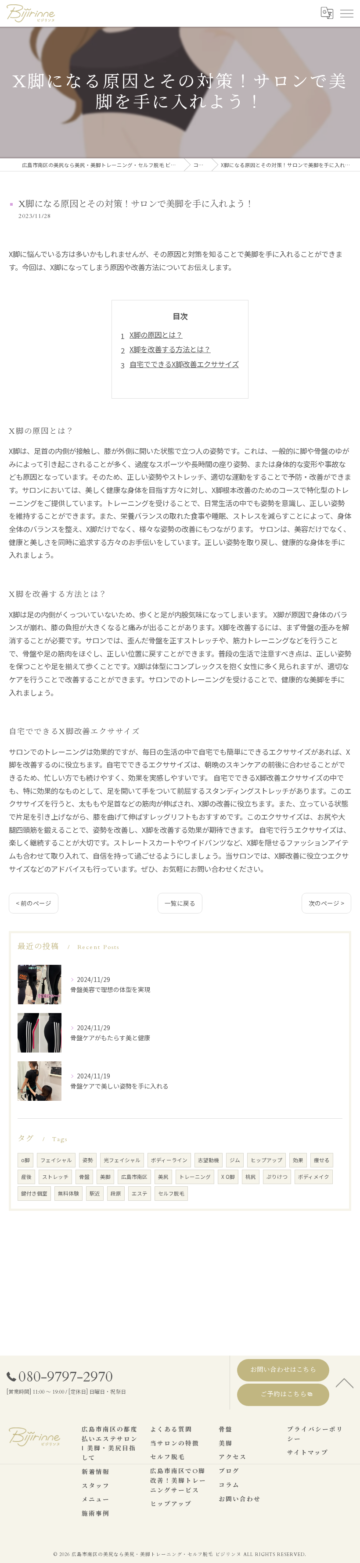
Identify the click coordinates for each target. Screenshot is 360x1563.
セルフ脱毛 (171, 1193)
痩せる (322, 1159)
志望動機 (208, 1159)
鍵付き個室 (34, 1193)
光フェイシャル (122, 1159)
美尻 (163, 1176)
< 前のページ (33, 903)
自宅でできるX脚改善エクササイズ (184, 364)
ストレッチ (55, 1176)
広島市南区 (134, 1176)
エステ (140, 1193)
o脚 (25, 1159)
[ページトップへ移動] (344, 1382)
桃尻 (250, 1176)
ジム (235, 1159)
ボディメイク (313, 1176)
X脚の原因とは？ (156, 334)
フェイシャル (56, 1159)
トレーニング (195, 1176)
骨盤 (84, 1176)
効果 (298, 1159)
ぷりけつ (277, 1176)
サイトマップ (307, 1453)
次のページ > (326, 903)
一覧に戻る (180, 903)
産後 (26, 1176)
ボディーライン (169, 1159)
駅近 (95, 1193)
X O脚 (228, 1176)
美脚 (105, 1176)
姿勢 (88, 1159)
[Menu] (346, 13)
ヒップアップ (266, 1159)
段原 (116, 1193)
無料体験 (68, 1193)
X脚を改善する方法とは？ (170, 349)
